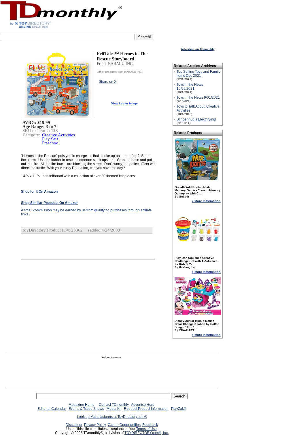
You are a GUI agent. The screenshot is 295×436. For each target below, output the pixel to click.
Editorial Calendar (51, 409)
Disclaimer (74, 425)
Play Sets (50, 139)
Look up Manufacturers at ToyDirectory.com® (112, 417)
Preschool (51, 143)
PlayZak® (178, 409)
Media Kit (114, 409)
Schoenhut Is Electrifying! (196, 119)
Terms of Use (146, 429)
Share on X (107, 82)
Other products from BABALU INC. (120, 71)
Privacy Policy (95, 425)
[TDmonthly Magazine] (61, 28)
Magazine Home (81, 405)
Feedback (150, 425)
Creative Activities (58, 135)
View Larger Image (124, 103)
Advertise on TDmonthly (198, 49)
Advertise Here (142, 405)
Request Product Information (146, 409)
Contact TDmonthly (114, 405)
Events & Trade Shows (86, 409)
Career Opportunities (124, 425)
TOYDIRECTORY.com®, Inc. (146, 433)
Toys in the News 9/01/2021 (198, 97)
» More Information (206, 201)
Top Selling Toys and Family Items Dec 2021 (198, 74)
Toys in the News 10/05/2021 (190, 87)
